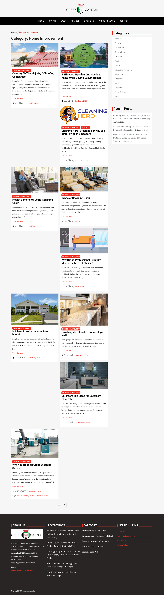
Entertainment (121, 52)
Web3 (64, 21)
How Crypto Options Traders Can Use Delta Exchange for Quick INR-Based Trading (130, 137)
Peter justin (69, 355)
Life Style (119, 79)
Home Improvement (21, 70)
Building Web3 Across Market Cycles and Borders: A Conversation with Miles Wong (63, 534)
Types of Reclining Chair (75, 198)
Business (89, 21)
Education (119, 47)
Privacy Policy (122, 545)
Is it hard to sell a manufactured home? (30, 333)
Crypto (53, 21)
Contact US (121, 541)
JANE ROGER (20, 357)
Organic (118, 87)
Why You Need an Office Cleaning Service (31, 466)
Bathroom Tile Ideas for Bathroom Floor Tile (81, 397)
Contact (124, 21)
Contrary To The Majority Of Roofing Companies (33, 75)
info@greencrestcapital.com (22, 570)
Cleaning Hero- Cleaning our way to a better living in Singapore (83, 132)
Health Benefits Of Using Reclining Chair (32, 201)
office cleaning (42, 496)
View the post (17, 98)
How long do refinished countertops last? (82, 334)
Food (117, 61)
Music (117, 83)
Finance (75, 21)
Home (41, 21)
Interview (119, 74)
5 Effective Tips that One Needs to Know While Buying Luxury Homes (81, 76)
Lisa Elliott (19, 103)
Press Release (107, 21)
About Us (121, 532)
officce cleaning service (26, 496)
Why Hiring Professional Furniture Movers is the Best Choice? (81, 262)
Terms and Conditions (126, 536)
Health (117, 65)
